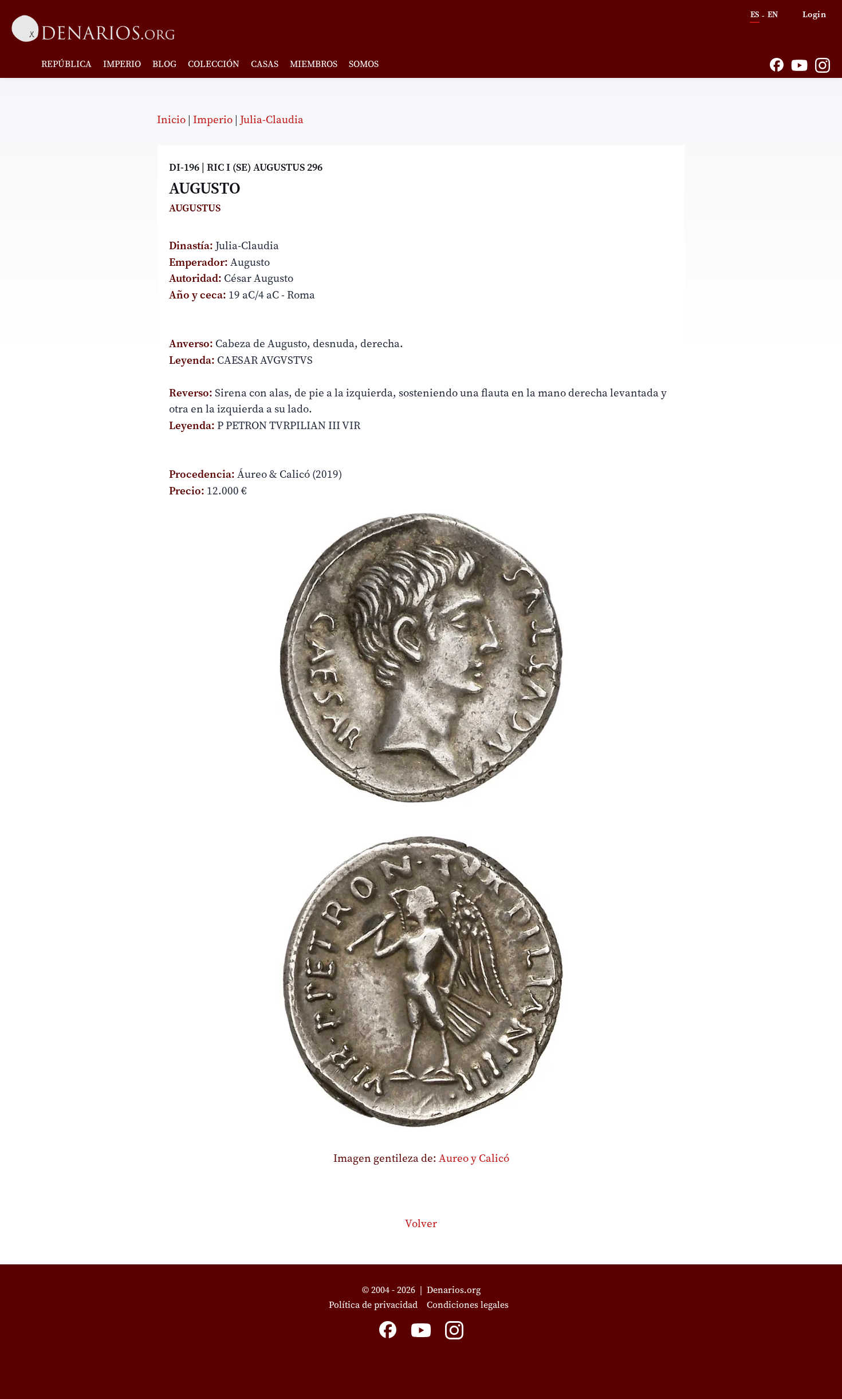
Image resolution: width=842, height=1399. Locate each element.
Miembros (313, 63)
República (66, 63)
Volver (421, 1223)
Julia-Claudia (272, 119)
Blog (164, 63)
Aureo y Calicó (474, 1157)
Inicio (171, 119)
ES (754, 14)
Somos (364, 63)
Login (814, 14)
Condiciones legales (470, 1304)
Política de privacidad (373, 1304)
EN (773, 14)
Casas (264, 63)
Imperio (122, 63)
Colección (213, 63)
